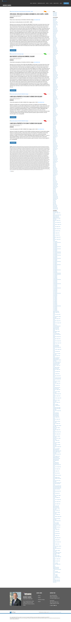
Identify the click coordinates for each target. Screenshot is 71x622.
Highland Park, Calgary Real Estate (27, 158)
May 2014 (54, 140)
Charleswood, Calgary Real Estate (22, 153)
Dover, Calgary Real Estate (44, 155)
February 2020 (55, 84)
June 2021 (54, 68)
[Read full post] (30, 12)
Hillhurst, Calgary (40, 158)
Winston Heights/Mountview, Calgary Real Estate (56, 567)
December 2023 (55, 40)
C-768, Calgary (55, 310)
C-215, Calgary (47, 149)
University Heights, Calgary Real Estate (33, 167)
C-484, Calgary (36, 150)
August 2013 (54, 149)
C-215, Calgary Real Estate (57, 264)
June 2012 (54, 164)
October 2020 (55, 76)
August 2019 (55, 90)
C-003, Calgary (55, 241)
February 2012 (55, 168)
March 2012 (54, 167)
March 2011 (54, 180)
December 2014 (55, 132)
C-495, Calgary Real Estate (21, 151)
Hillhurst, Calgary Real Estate (45, 158)
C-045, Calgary (55, 254)
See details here (37, 19)
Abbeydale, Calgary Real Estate (20, 146)
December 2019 (55, 86)
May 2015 (54, 127)
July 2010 (54, 188)
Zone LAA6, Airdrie (21, 169)
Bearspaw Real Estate (41, 3)
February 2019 (55, 96)
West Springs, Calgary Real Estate (34, 168)
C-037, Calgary (35, 148)
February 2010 (55, 194)
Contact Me (66, 3)
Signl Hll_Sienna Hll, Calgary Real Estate (17, 165)
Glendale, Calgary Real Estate (15, 157)
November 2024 (55, 31)
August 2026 (55, 19)
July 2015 (54, 125)
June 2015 (54, 126)
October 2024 (55, 32)
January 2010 (55, 195)
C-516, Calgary (55, 299)
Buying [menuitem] (47, 3)
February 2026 (55, 21)
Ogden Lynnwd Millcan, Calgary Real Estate (43, 161)
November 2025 (55, 22)
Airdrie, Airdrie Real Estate (26, 146)
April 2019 (54, 94)
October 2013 (55, 147)
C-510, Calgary (55, 296)
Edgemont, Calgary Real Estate (38, 156)
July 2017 (54, 108)
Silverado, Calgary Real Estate (32, 165)
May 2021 (54, 69)
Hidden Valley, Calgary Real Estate (20, 158)
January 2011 (55, 182)
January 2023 (55, 49)
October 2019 (55, 88)
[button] (66, 3)
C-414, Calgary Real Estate (57, 274)
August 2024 (55, 33)
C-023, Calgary (14, 148)
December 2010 (55, 183)
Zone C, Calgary (17, 169)
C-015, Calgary (55, 243)
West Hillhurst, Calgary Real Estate (22, 168)
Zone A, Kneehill (55, 571)
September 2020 (55, 77)
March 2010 (54, 193)
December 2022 (55, 50)
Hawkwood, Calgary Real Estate (13, 158)
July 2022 (54, 55)
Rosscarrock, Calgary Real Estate (33, 162)
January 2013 (55, 157)
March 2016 (54, 121)
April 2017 (54, 111)
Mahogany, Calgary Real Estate (15, 160)
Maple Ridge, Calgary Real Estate (21, 160)
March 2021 (54, 71)
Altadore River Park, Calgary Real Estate (34, 146)
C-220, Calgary (55, 265)
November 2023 (55, 41)
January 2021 (55, 73)
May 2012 (54, 165)
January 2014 (55, 144)
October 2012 (55, 160)
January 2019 (55, 97)
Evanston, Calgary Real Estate (45, 156)
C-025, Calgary (23, 148)
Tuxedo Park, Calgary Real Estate (19, 167)
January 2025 (55, 29)
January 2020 (55, 85)
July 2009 (54, 200)
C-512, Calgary (55, 297)
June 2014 (54, 139)
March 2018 (54, 103)
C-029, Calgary (32, 148)
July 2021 (54, 67)
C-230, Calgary (55, 266)
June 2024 (54, 34)
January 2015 (55, 131)
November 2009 (55, 197)
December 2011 (55, 170)
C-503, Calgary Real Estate (40, 151)
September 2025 (55, 24)
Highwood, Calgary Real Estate (35, 158)
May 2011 (54, 178)
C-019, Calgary (55, 244)
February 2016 (55, 122)
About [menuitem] (61, 3)
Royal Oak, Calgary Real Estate (41, 162)
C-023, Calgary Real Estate (19, 148)
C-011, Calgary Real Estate (57, 242)
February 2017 (55, 113)
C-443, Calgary (14, 150)
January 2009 (55, 206)
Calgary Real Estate (56, 311)
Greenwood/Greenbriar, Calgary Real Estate (22, 157)
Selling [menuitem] (51, 3)
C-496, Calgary (25, 151)
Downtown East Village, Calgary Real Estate (14, 156)
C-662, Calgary (55, 304)
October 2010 (55, 185)
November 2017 (55, 105)
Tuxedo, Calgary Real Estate (26, 167)
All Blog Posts (55, 12)
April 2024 (54, 36)
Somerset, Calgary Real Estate (46, 165)
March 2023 (54, 47)
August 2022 (55, 54)
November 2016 (55, 114)
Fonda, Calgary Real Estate (57, 377)
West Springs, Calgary (28, 168)
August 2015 (54, 124)
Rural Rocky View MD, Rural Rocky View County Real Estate (57, 483)
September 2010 (55, 186)
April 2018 (54, 102)
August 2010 (55, 187)
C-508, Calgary (47, 151)
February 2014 (55, 143)
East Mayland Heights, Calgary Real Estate (30, 156)
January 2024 (55, 39)
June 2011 (54, 177)
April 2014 (54, 141)
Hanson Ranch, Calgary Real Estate (38, 157)
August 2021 (54, 66)
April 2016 (54, 120)
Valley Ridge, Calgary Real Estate (41, 167)
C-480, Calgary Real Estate (28, 150)
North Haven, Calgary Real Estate (34, 161)
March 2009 (54, 204)
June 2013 (54, 151)
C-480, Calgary (23, 150)
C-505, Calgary (44, 151)
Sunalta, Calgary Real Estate (16, 125)
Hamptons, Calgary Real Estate (31, 157)
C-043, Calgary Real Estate (46, 148)
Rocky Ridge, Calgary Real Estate (26, 162)
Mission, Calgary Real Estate (13, 161)
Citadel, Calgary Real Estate (46, 153)
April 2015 (54, 128)
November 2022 (55, 51)
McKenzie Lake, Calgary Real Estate (36, 160)
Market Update (56, 3)
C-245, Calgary (55, 267)
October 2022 (55, 52)
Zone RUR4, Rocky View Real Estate (39, 169)
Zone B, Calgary (13, 169)
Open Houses (55, 14)
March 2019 (54, 95)
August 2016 (55, 115)
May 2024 (54, 35)
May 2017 (54, 110)
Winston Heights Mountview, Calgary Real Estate (56, 564)
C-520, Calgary (55, 303)
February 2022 (55, 60)
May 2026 (54, 20)
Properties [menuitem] (34, 3)
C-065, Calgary (23, 149)
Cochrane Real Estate (56, 333)
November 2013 (55, 146)
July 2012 (54, 163)
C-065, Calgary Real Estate (28, 149)
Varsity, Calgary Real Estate (15, 168)
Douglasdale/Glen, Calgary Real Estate (37, 155)
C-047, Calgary (20, 149)
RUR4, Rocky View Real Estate (15, 163)
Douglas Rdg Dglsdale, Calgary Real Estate (28, 155)
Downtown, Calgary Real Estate (22, 156)
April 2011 (54, 179)
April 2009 (54, 203)
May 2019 (54, 93)
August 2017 (54, 107)
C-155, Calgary (44, 149)
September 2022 (55, 53)
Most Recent (55, 18)
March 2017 (54, 112)
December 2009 (55, 196)
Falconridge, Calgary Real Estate (16, 16)
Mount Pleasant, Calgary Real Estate (27, 161)
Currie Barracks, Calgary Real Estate (13, 155)
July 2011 (54, 176)
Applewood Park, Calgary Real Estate (42, 146)
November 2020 (55, 75)
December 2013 (55, 145)
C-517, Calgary (55, 300)
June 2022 (54, 56)
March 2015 (54, 129)
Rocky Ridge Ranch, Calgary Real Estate (19, 162)
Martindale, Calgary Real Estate (29, 160)
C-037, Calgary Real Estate (40, 148)
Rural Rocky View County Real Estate (41, 163)
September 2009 (55, 198)
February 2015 (55, 130)
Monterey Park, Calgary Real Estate (19, 161)
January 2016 (55, 123)
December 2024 (55, 30)
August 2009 (55, 199)
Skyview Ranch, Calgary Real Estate (39, 165)
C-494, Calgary (16, 151)
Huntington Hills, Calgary (56, 407)
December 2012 (55, 158)
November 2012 (55, 159)
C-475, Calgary (20, 150)
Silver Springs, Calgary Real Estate (24, 165)
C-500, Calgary (32, 151)
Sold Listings (55, 15)
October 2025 (55, 23)
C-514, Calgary (55, 298)
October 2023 (55, 42)
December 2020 (55, 74)
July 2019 (54, 91)
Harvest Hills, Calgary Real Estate (45, 157)
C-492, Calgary (13, 151)
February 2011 (55, 181)
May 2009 (54, 202)
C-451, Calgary (17, 150)
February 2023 (55, 48)
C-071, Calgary (35, 149)
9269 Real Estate (14, 146)
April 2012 (54, 166)
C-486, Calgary (39, 150)
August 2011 (54, 175)
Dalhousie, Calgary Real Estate (21, 155)
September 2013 (55, 148)
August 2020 (55, 78)
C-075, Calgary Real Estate (40, 149)
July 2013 (54, 150)
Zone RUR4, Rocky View (32, 169)
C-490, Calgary (55, 284)
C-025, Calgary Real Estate (28, 148)
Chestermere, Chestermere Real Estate (30, 153)
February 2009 (55, 205)
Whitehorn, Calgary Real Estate (41, 168)
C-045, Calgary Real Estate (15, 149)
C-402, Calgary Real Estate (57, 273)
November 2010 (55, 184)
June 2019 (54, 92)
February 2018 (55, 104)
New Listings (55, 13)
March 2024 (54, 37)
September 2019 (55, 89)
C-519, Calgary (55, 302)
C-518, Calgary (55, 301)
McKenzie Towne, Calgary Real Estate (44, 160)
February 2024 (55, 38)
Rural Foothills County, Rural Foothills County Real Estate (31, 163)
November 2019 (55, 87)
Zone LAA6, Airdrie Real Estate (26, 169)
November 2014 (55, 133)
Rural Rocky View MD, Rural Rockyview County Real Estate (57, 489)
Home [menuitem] (31, 3)
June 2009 (54, 201)
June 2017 (54, 109)
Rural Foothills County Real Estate (21, 163)
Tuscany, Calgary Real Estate (13, 167)
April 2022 (54, 58)
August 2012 (54, 162)
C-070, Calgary (32, 149)
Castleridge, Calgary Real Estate (15, 153)
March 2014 (54, 142)
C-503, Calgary (35, 151)
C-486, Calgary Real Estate (44, 150)
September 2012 (55, 161)
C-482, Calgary (32, 150)
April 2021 (54, 70)
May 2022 (54, 57)
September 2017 (55, 106)
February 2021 (55, 72)
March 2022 (54, 59)
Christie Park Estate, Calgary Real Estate (39, 153)
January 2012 (55, 169)
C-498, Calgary (28, 151)
